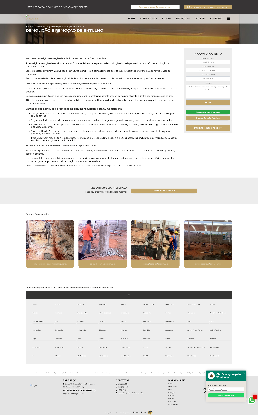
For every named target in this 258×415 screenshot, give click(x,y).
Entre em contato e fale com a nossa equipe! (208, 7)
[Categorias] (228, 19)
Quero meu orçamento (164, 191)
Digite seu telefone (208, 75)
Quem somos (148, 18)
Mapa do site (173, 404)
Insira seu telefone (217, 385)
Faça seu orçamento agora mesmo (155, 7)
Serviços (182, 18)
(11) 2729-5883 (122, 384)
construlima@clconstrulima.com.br (130, 393)
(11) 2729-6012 (122, 387)
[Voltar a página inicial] (32, 18)
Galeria (200, 18)
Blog (165, 18)
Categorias (42, 27)
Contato (216, 18)
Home (131, 18)
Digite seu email (208, 66)
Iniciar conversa (226, 395)
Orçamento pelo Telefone (208, 118)
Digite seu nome (208, 58)
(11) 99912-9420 (122, 390)
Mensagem (208, 83)
